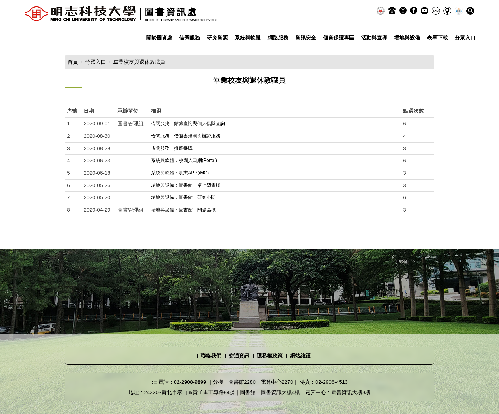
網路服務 (278, 37)
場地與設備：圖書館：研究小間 (183, 197)
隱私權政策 (270, 356)
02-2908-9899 (190, 382)
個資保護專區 (338, 37)
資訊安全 (305, 37)
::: (190, 356)
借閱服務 (189, 37)
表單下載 (437, 37)
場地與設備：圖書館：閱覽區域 (183, 209)
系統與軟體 (248, 37)
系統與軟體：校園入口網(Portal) (184, 160)
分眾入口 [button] (465, 37)
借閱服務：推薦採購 (172, 148)
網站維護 (300, 356)
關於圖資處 (159, 37)
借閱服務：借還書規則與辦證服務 (185, 135)
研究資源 (217, 37)
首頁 (73, 62)
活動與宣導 (374, 37)
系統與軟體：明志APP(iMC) (180, 172)
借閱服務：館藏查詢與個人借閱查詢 (188, 123)
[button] (470, 11)
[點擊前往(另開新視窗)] (380, 11)
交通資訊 (239, 356)
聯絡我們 (211, 356)
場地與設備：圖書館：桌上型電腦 (185, 185)
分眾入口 (95, 62)
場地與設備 (407, 37)
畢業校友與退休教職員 (139, 62)
